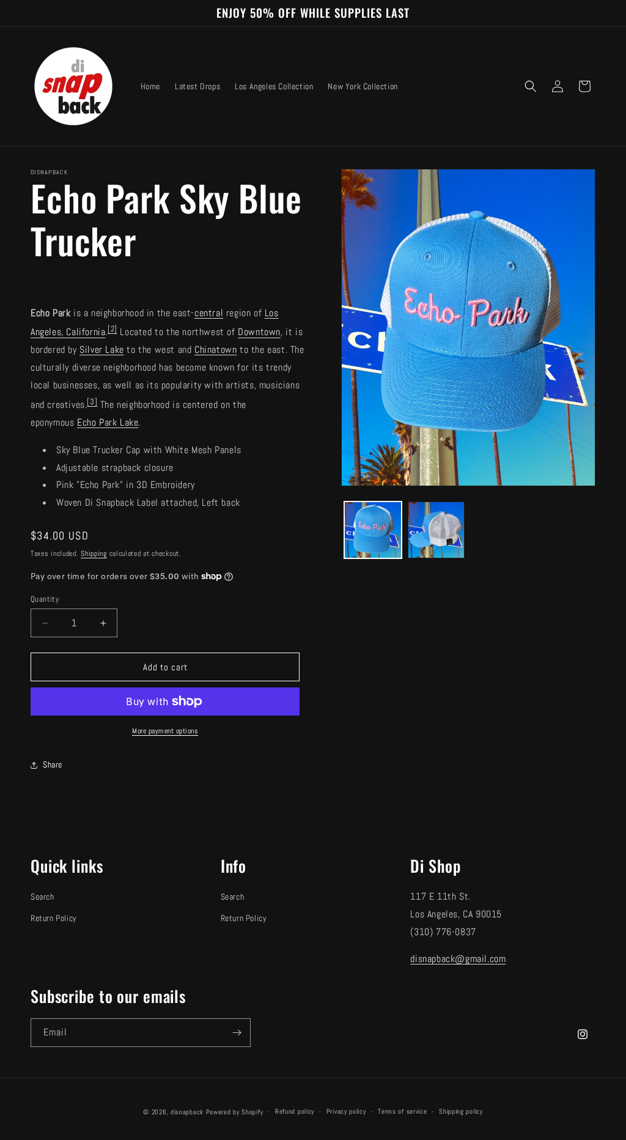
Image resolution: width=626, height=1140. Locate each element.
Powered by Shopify (234, 1112)
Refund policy (294, 1111)
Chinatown (215, 349)
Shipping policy (461, 1111)
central (208, 312)
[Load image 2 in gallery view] (436, 530)
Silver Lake (101, 349)
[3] (92, 401)
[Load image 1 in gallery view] (372, 530)
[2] (112, 329)
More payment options (165, 731)
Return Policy (54, 917)
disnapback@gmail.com (458, 958)
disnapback (187, 1112)
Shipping (94, 553)
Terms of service (402, 1111)
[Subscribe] (236, 1032)
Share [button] (52, 764)
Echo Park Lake (107, 422)
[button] (530, 86)
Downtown (259, 332)
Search (42, 896)
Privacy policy (346, 1111)
